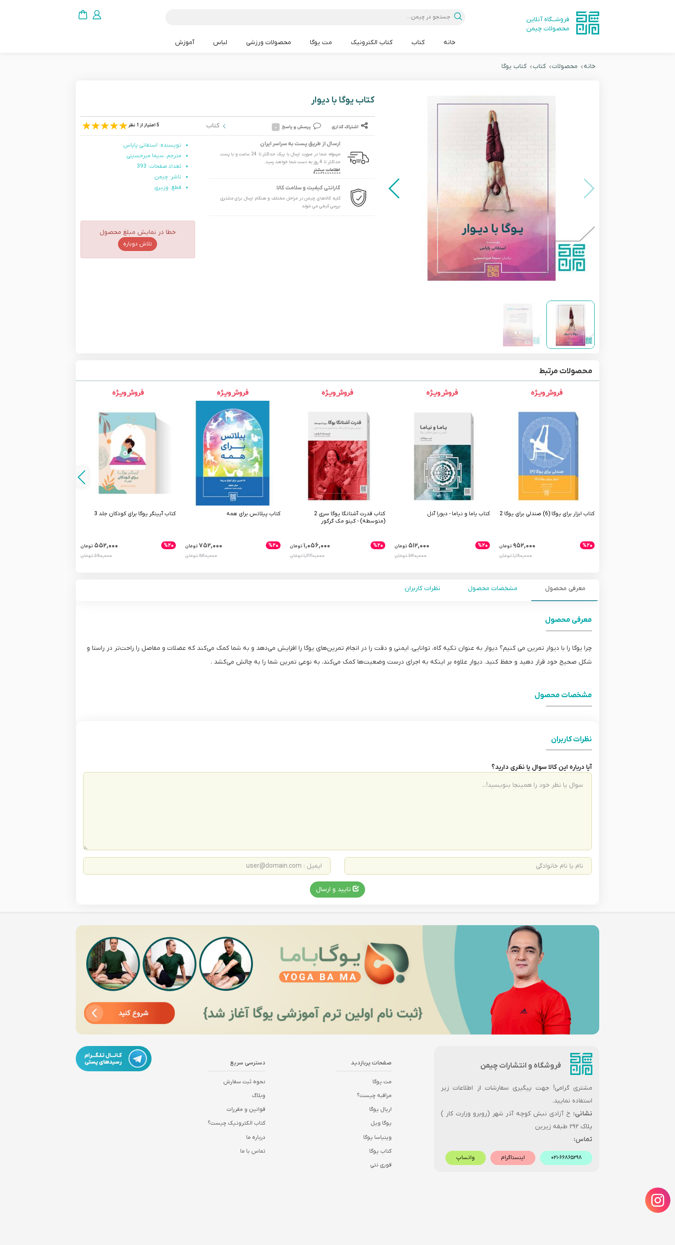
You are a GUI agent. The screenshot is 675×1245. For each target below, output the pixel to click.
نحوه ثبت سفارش (244, 1082)
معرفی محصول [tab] (565, 588)
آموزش (184, 42)
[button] (394, 188)
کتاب (418, 42)
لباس (220, 42)
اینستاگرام (513, 1157)
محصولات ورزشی (268, 42)
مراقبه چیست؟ (374, 1095)
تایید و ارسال (334, 889)
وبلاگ (258, 1095)
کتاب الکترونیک (372, 42)
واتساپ (465, 1157)
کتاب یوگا (514, 66)
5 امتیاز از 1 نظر (144, 125)
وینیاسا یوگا (377, 1137)
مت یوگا (321, 42)
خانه (450, 42)
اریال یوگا (380, 1109)
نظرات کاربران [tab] (422, 588)
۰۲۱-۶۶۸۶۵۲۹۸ (566, 1157)
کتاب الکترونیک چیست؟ (236, 1123)
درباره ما (255, 1137)
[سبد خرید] (83, 14)
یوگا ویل (381, 1123)
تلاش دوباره (137, 244)
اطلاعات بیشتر (327, 170)
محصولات (565, 66)
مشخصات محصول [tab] (493, 588)
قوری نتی (381, 1165)
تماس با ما (252, 1151)
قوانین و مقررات (245, 1109)
